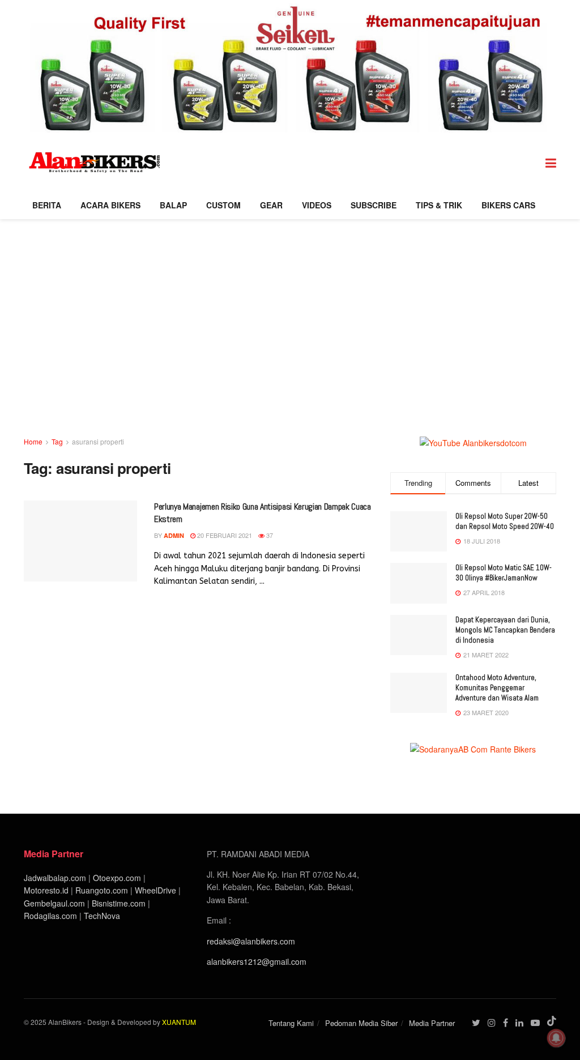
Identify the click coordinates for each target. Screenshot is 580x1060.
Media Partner (432, 1023)
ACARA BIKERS (110, 205)
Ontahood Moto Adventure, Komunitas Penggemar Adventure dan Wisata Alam (497, 688)
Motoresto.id (46, 890)
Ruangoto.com (101, 890)
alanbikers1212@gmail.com (256, 961)
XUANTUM (179, 1022)
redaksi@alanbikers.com (251, 941)
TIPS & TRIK (439, 205)
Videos (316, 205)
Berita (46, 205)
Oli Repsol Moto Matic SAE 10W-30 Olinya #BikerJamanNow (503, 573)
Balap (173, 205)
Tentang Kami (291, 1023)
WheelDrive (155, 890)
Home (33, 441)
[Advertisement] (290, 350)
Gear (271, 205)
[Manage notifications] (556, 1038)
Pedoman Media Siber (361, 1023)
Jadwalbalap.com (55, 877)
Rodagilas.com (50, 915)
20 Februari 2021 (223, 535)
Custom (223, 205)
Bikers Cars (508, 205)
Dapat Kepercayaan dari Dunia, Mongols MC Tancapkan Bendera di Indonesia (505, 630)
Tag (57, 441)
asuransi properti (98, 441)
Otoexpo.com (117, 877)
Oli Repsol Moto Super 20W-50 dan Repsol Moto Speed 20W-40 (504, 521)
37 (269, 535)
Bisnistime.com (119, 903)
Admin (174, 535)
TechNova (102, 915)
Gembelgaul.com (55, 903)
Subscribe (373, 205)
